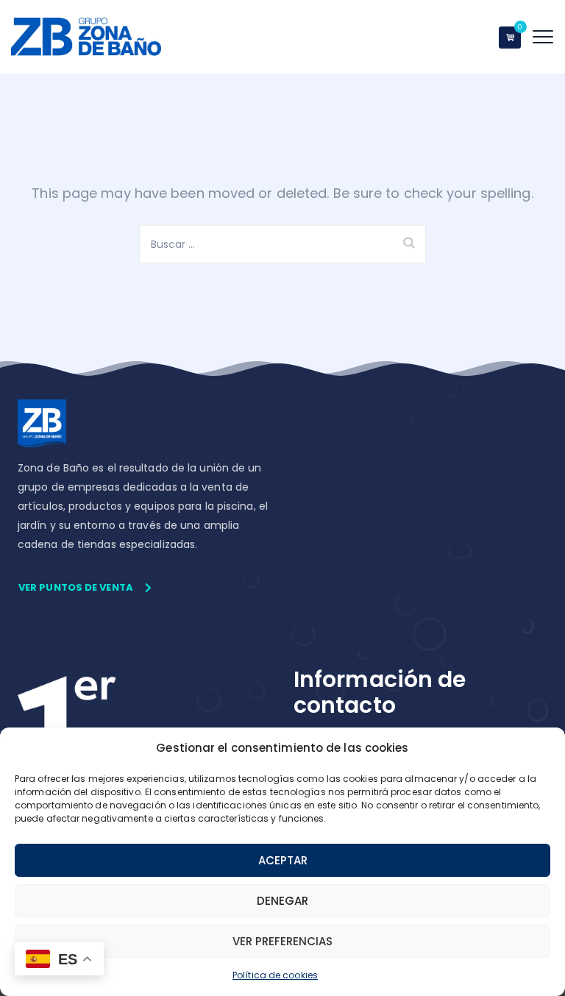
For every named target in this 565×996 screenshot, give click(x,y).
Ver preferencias (282, 941)
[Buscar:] (282, 244)
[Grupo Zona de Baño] (86, 37)
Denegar (282, 900)
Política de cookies (275, 975)
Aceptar (283, 860)
